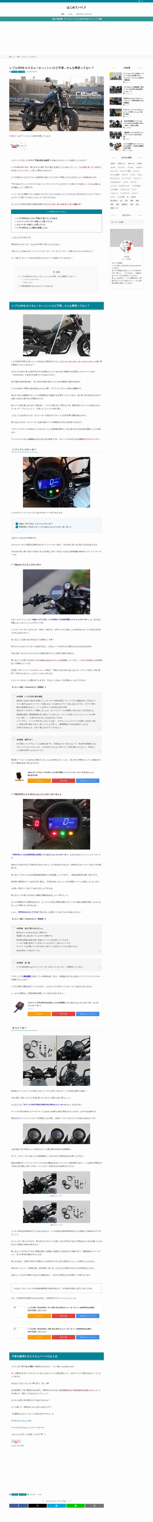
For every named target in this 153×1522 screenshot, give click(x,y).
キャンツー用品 (126, 171)
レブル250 (21, 71)
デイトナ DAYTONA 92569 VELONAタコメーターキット (47, 1105)
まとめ (113, 167)
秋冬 (137, 204)
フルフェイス (125, 189)
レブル (40, 1494)
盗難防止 (125, 204)
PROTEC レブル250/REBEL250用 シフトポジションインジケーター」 (41, 855)
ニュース (113, 186)
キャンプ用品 (115, 175)
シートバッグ (126, 178)
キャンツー (114, 171)
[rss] (139, 1)
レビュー (135, 193)
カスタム (14, 71)
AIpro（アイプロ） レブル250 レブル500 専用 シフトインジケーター (60, 619)
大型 (126, 200)
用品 (117, 204)
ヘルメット (114, 193)
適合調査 (27, 976)
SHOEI (139, 163)
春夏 (137, 200)
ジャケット (137, 178)
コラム (140, 175)
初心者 (133, 197)
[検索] (142, 1)
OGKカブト (121, 163)
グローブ (125, 175)
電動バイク (114, 208)
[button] (18, 1506)
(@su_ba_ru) (32, 1407)
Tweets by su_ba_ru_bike (21, 1421)
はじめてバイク (76, 7)
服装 (112, 204)
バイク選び (114, 189)
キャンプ (136, 171)
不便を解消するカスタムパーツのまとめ (36, 286)
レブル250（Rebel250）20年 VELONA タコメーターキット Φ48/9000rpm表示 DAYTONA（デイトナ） (59, 1330)
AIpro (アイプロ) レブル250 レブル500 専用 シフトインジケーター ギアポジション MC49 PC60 (61, 773)
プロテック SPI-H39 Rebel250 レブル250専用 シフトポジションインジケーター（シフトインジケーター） (63, 1004)
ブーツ (134, 189)
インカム (130, 167)
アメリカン (121, 167)
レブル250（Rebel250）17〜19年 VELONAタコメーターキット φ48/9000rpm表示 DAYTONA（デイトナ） (61, 1309)
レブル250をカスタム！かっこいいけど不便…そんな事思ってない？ (47, 276)
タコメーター (28, 282)
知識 (131, 204)
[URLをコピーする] (94, 1506)
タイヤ (125, 182)
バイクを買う (136, 186)
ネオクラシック (124, 186)
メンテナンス (125, 193)
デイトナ (133, 182)
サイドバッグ (115, 178)
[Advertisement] (76, 38)
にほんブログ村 (17, 1446)
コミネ (132, 175)
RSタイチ (131, 163)
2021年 (113, 163)
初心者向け (114, 200)
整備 (131, 200)
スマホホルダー (116, 182)
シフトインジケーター (31, 279)
